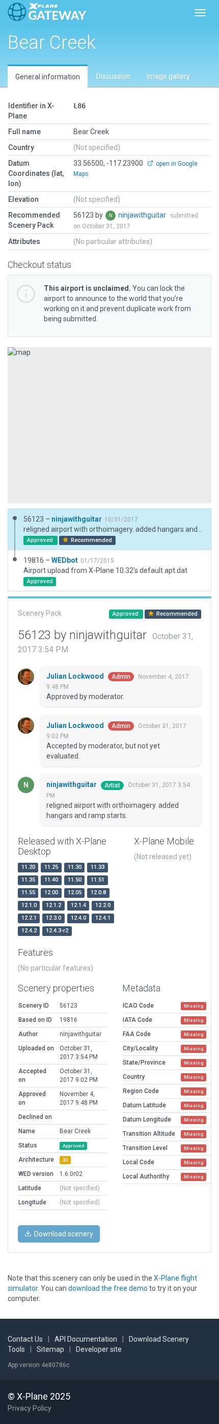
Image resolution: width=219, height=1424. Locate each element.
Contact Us (25, 1339)
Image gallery (168, 76)
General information (47, 77)
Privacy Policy (29, 1408)
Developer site (99, 1349)
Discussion (113, 76)
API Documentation (85, 1339)
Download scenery (63, 1234)
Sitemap (50, 1349)
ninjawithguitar (143, 215)
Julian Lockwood (75, 676)
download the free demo (108, 1288)
